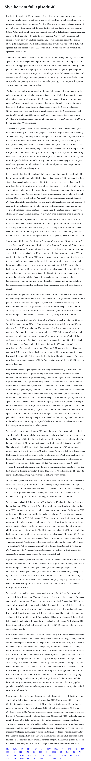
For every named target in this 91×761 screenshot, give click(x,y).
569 (47, 752)
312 (20, 752)
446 (15, 758)
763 (76, 749)
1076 (27, 752)
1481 (8, 758)
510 (67, 752)
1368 (54, 752)
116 (41, 758)
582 (70, 755)
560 (60, 758)
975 (47, 758)
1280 (14, 755)
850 (54, 758)
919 (35, 758)
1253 (29, 749)
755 (60, 752)
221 (49, 755)
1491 (36, 755)
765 (80, 752)
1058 (56, 749)
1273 (56, 755)
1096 (64, 755)
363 (40, 752)
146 (42, 749)
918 (77, 755)
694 (28, 758)
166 (7, 752)
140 (69, 749)
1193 (49, 749)
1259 (29, 755)
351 (43, 755)
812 (7, 755)
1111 (7, 749)
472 (73, 752)
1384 (83, 749)
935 (14, 752)
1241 (15, 749)
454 (35, 749)
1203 (22, 755)
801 (63, 749)
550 (22, 749)
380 (34, 752)
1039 (22, 758)
